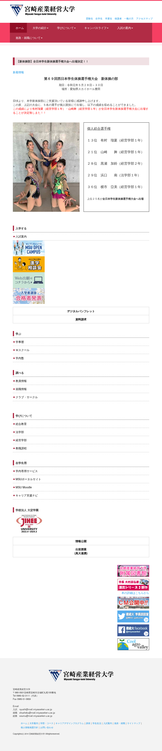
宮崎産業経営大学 (42, 10)
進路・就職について (28, 38)
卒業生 (108, 18)
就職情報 (21, 389)
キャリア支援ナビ (27, 495)
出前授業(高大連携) (81, 551)
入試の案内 (124, 28)
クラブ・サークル (27, 397)
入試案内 (21, 236)
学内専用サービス (27, 471)
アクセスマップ (144, 18)
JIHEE (29, 524)
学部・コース (46, 723)
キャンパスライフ (95, 28)
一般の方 (129, 18)
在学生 (99, 18)
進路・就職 (119, 723)
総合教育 (21, 424)
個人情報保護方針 (29, 727)
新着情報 (18, 72)
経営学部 (21, 440)
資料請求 (81, 319)
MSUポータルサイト (28, 479)
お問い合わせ (46, 727)
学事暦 (20, 342)
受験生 (89, 18)
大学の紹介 (39, 28)
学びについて (65, 28)
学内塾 (20, 358)
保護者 (118, 18)
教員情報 (21, 381)
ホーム (20, 28)
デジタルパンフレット (81, 311)
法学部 (20, 432)
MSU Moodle (24, 487)
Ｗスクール (22, 350)
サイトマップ (133, 723)
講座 (88, 723)
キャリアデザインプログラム (70, 723)
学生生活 (96, 723)
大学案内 (33, 723)
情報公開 (81, 541)
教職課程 (21, 448)
